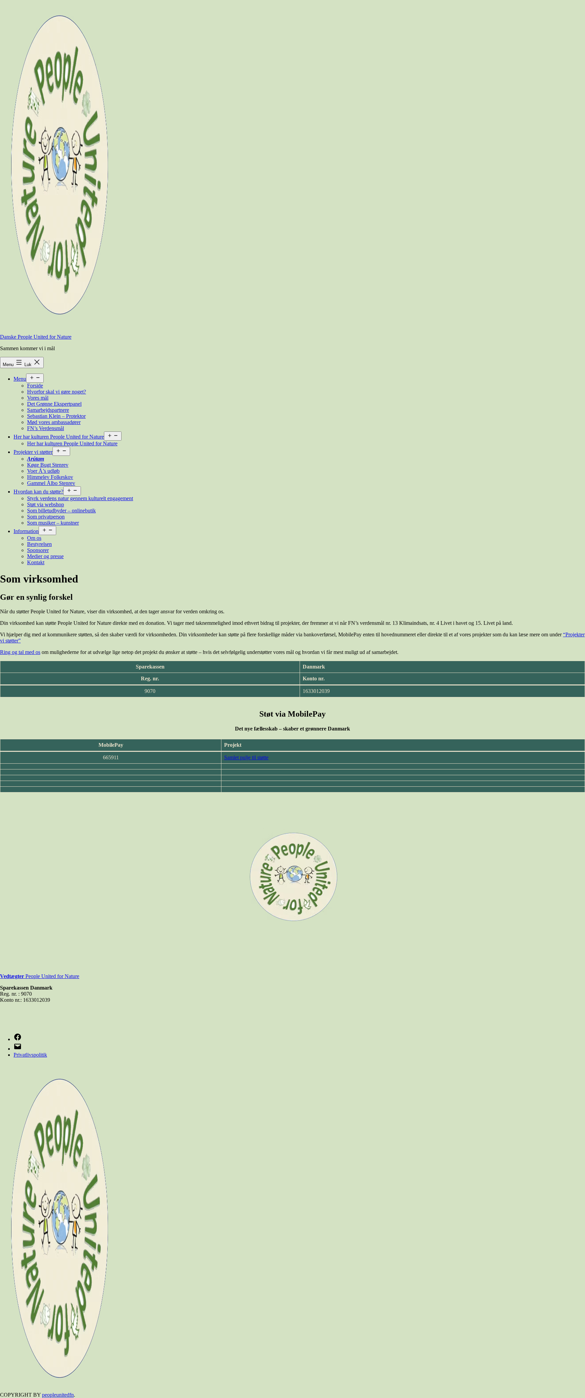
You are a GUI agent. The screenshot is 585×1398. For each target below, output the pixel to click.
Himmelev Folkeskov (50, 477)
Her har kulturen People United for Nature (59, 437)
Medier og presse (45, 556)
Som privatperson (46, 517)
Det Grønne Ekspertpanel (54, 404)
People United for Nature (45, 976)
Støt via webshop (45, 504)
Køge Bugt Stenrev (47, 465)
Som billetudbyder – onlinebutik (61, 510)
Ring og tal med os (20, 652)
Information (26, 531)
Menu (20, 379)
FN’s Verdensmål (45, 428)
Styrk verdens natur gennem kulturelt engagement (80, 498)
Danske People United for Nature (35, 337)
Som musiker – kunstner (53, 523)
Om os (34, 538)
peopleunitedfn (58, 1395)
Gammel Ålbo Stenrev (51, 483)
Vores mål (37, 398)
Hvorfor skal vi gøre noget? (56, 392)
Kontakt (35, 562)
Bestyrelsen (39, 544)
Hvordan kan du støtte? (38, 491)
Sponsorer (38, 550)
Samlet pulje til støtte (246, 757)
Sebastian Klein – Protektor (56, 416)
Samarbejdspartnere (48, 410)
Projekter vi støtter (33, 452)
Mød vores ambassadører (54, 422)
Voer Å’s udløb (43, 471)
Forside (35, 385)
